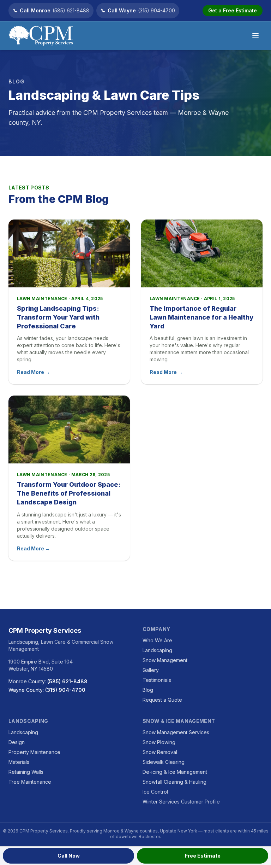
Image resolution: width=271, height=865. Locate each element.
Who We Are (157, 640)
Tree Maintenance (29, 782)
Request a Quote (162, 700)
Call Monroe (54, 10)
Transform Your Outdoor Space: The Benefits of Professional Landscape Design (69, 493)
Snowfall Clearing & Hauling (174, 782)
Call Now (69, 856)
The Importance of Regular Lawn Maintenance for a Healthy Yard (201, 317)
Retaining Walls (25, 772)
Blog (148, 690)
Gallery (151, 670)
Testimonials (157, 680)
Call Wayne (141, 10)
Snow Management (165, 660)
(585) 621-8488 (67, 681)
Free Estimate (203, 856)
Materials (18, 762)
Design (16, 742)
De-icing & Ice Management (175, 772)
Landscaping (157, 650)
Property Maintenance (34, 752)
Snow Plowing (159, 742)
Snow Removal (160, 752)
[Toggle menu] (255, 36)
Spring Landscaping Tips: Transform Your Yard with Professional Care (58, 317)
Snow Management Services (176, 732)
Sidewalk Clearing (164, 762)
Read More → (33, 372)
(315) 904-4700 (65, 690)
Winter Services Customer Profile (181, 802)
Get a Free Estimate (232, 10)
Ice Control (155, 792)
